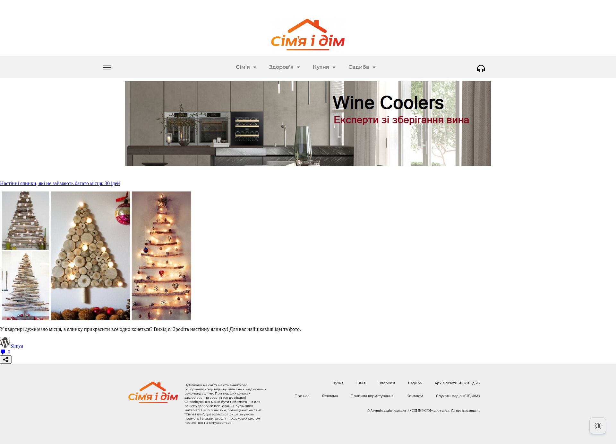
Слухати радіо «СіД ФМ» (458, 396)
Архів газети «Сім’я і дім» (457, 383)
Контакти (414, 396)
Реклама (330, 396)
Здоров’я (281, 67)
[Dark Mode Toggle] (597, 425)
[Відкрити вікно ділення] (6, 359)
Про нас (302, 396)
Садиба (358, 67)
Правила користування (372, 396)
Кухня (321, 67)
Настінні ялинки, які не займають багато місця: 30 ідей (60, 183)
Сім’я (243, 67)
